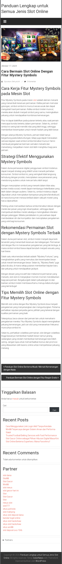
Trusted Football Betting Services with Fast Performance (31, 435)
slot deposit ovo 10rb (12, 530)
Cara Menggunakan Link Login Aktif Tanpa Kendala (28, 426)
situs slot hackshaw (12, 521)
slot (35, 100)
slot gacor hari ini (11, 490)
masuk (15, 399)
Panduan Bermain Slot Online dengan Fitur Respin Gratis (31, 378)
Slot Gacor (8, 481)
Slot (3, 57)
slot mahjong (9, 512)
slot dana (7, 475)
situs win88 (8, 527)
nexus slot (7, 503)
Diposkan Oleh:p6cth (11, 82)
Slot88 (6, 478)
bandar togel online (11, 518)
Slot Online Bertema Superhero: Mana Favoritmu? (28, 441)
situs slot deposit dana (13, 515)
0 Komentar (31, 82)
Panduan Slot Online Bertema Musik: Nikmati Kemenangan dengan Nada (30, 368)
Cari (4, 405)
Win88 (6, 484)
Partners (9, 540)
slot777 (6, 506)
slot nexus (7, 487)
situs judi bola (9, 509)
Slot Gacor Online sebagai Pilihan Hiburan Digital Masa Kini (32, 438)
